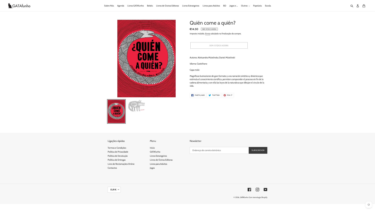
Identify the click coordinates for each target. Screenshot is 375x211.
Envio (207, 33)
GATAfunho (155, 151)
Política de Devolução (118, 156)
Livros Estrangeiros (158, 156)
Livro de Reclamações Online (121, 164)
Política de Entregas (117, 160)
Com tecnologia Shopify (258, 197)
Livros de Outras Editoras (161, 160)
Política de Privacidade (118, 151)
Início (152, 148)
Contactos (112, 168)
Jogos (152, 168)
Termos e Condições (117, 148)
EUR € (113, 189)
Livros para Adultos (158, 164)
